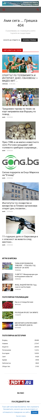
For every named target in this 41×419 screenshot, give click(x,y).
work (3, 117)
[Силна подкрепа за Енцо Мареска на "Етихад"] (20, 162)
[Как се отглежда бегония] (7, 305)
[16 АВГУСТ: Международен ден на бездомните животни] (7, 277)
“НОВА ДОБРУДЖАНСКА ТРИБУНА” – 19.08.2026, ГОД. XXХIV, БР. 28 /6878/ (25, 265)
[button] (3, 10)
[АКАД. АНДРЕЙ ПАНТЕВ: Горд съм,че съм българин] (7, 287)
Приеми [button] (34, 412)
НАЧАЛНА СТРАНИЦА (29, 40)
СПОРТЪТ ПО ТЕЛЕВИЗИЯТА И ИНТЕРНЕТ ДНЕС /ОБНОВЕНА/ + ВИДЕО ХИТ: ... (20, 78)
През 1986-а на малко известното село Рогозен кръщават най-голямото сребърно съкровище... (20, 145)
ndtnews (5, 84)
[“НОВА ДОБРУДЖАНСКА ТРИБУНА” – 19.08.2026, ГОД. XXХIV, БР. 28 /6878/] (7, 266)
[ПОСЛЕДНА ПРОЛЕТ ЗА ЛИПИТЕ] (7, 315)
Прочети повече (21, 416)
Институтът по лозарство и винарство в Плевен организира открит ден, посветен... (19, 206)
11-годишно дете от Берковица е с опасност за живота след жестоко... (20, 239)
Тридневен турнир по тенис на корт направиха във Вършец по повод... (19, 111)
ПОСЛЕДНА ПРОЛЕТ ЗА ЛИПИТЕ (26, 312)
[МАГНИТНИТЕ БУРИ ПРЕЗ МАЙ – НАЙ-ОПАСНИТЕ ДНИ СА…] (7, 326)
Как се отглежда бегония (24, 302)
